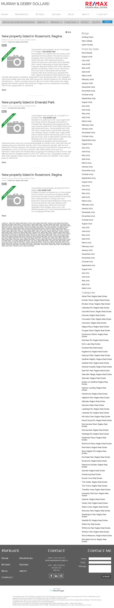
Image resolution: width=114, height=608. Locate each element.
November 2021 (88, 258)
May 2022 (86, 235)
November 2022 (88, 216)
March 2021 (86, 288)
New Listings (87, 41)
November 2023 (88, 170)
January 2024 (87, 167)
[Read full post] (16, 61)
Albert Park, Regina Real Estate (18, 223)
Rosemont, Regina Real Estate (18, 42)
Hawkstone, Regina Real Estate (22, 232)
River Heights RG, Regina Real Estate (31, 237)
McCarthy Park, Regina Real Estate (96, 417)
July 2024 (86, 148)
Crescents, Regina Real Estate (22, 225)
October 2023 (87, 174)
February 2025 (88, 125)
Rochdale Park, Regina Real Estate (52, 237)
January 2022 (87, 250)
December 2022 (88, 212)
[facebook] (51, 576)
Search (107, 22)
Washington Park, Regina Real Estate (44, 243)
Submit (106, 576)
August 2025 (87, 102)
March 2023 (86, 201)
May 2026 (86, 68)
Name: (83, 559)
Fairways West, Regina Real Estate (35, 228)
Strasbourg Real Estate (59, 239)
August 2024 (87, 144)
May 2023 (86, 193)
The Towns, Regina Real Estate (40, 240)
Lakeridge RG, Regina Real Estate (27, 233)
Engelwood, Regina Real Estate (15, 228)
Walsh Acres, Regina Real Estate (95, 507)
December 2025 (88, 87)
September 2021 (88, 265)
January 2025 (87, 129)
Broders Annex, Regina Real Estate (58, 223)
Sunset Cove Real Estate (92, 478)
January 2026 (87, 83)
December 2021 (88, 254)
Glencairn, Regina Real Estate (26, 231)
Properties (26, 558)
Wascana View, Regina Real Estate (23, 243)
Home (4, 14)
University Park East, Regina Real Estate (13, 241)
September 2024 (89, 140)
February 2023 (88, 205)
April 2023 (86, 197)
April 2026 (86, 72)
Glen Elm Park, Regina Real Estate (53, 229)
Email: (83, 562)
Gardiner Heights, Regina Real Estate (56, 228)
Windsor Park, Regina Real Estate (50, 244)
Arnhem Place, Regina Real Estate (38, 223)
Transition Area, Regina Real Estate (59, 240)
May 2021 (86, 281)
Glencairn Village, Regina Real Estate (97, 374)
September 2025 (89, 98)
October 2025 (87, 95)
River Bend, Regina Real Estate (11, 237)
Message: (82, 566)
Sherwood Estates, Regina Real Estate (24, 239)
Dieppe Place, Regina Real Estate (40, 225)
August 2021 (87, 269)
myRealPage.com (57, 590)
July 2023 (86, 186)
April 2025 (86, 117)
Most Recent (87, 53)
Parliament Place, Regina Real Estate (37, 236)
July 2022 (86, 227)
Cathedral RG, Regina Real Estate (11, 224)
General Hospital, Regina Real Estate (32, 229)
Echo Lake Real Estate (50, 227)
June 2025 (86, 110)
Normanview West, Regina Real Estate (42, 235)
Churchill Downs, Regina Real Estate (32, 224)
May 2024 (86, 155)
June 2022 (86, 231)
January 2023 (87, 208)
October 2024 (87, 136)
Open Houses (87, 45)
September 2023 (89, 178)
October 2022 (87, 220)
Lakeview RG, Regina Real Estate (47, 233)
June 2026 (86, 64)
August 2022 (87, 224)
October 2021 (87, 262)
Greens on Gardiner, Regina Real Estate (47, 231)
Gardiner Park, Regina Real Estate (11, 229)
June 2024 (86, 151)
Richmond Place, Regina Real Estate (58, 236)
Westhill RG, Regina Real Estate (95, 520)
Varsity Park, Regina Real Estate (52, 241)
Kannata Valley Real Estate (9, 233)
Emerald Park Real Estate (16, 108)
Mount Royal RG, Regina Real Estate (19, 235)
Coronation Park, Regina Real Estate (96, 319)
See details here (48, 52)
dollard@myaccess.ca (56, 560)
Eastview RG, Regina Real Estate (33, 227)
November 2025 (88, 91)
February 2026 (88, 79)
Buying (6, 564)
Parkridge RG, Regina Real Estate (15, 236)
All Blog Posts (87, 37)
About (23, 570)
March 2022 (86, 243)
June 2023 (86, 189)
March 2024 (87, 163)
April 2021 (86, 284)
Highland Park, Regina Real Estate (42, 232)
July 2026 (86, 60)
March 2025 (86, 121)
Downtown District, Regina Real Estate (13, 227)
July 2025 (86, 106)
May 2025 (86, 114)
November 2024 (88, 133)
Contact (102, 14)
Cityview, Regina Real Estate (51, 224)
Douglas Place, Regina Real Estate (61, 225)
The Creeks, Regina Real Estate (21, 240)
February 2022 (88, 246)
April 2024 (86, 159)
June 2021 (86, 277)
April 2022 (86, 239)
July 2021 (85, 273)
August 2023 (87, 182)
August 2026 (87, 57)
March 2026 (87, 76)
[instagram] (61, 576)
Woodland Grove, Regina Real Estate (23, 246)
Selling (24, 564)
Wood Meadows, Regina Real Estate (97, 536)
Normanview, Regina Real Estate (95, 430)
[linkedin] (56, 576)
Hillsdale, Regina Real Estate (61, 232)
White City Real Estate (12, 244)
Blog (71, 14)
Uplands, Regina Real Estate (34, 241)
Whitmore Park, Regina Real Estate (30, 244)
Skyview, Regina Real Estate (44, 239)
